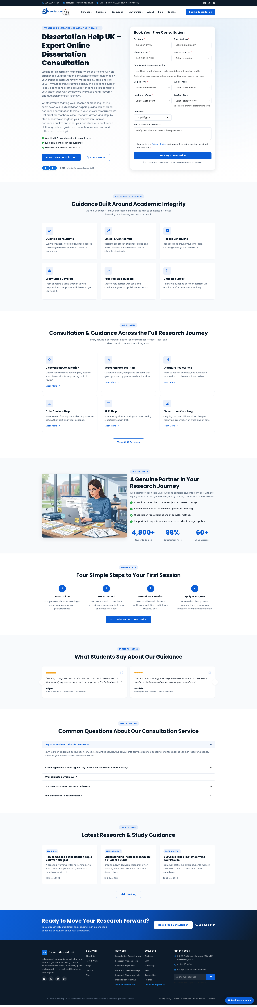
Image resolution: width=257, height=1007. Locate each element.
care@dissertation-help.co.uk (79, 3)
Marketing (149, 969)
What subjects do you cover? (61, 780)
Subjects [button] (101, 12)
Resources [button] (117, 12)
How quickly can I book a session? (63, 799)
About (150, 12)
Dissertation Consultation (128, 960)
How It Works (97, 157)
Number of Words (143, 95)
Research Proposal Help (126, 964)
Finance (148, 983)
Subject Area (180, 82)
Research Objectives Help (127, 978)
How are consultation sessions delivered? (67, 789)
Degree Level (141, 82)
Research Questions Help (127, 974)
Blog (160, 12)
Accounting (150, 978)
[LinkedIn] (204, 2)
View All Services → (125, 988)
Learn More (51, 386)
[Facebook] (214, 2)
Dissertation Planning (125, 983)
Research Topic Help (125, 969)
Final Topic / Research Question (149, 65)
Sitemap (211, 1002)
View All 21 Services (128, 442)
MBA (147, 964)
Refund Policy (199, 1002)
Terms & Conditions (182, 1002)
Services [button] (85, 12)
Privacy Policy (159, 144)
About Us (90, 960)
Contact (172, 12)
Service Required (183, 52)
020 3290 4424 (51, 3)
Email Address (181, 39)
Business (149, 960)
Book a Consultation (200, 12)
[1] (210, 980)
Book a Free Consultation (61, 157)
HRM (147, 974)
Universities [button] (135, 12)
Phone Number (142, 52)
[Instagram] (64, 982)
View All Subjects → (155, 988)
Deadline (139, 111)
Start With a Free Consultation (128, 619)
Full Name (139, 39)
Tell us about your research (147, 124)
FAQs (88, 969)
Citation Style (181, 95)
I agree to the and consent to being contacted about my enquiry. (172, 146)
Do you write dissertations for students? (67, 748)
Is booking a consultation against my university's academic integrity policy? (86, 771)
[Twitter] (209, 2)
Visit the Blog (128, 898)
